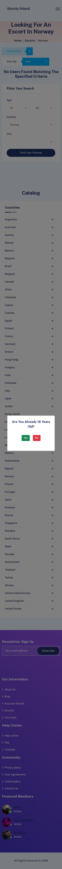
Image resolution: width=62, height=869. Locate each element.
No (36, 437)
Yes (26, 437)
